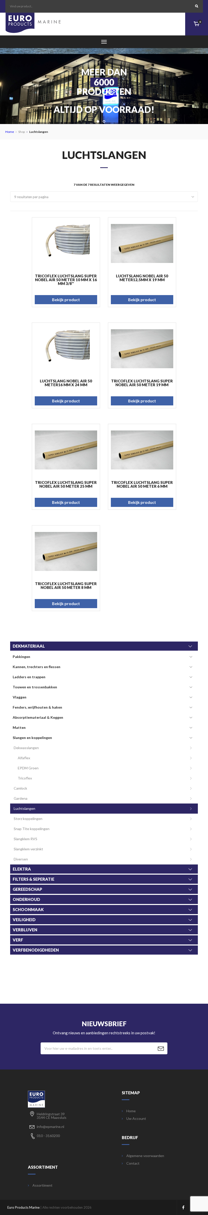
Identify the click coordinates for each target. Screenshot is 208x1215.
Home (9, 132)
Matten (19, 727)
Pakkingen (21, 656)
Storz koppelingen (28, 818)
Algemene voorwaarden (145, 1156)
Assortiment (42, 1185)
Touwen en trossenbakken (35, 687)
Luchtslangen (24, 808)
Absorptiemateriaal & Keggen (38, 717)
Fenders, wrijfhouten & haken (37, 707)
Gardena (20, 798)
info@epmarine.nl (50, 1126)
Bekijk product (66, 299)
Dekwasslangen (26, 748)
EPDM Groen (28, 768)
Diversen (21, 859)
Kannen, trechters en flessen (36, 667)
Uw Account (136, 1118)
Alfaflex (24, 758)
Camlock (20, 788)
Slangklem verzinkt (28, 849)
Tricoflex (25, 778)
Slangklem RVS (25, 839)
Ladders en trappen (29, 677)
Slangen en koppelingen (32, 737)
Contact (133, 1163)
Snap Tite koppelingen (31, 829)
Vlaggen (19, 697)
